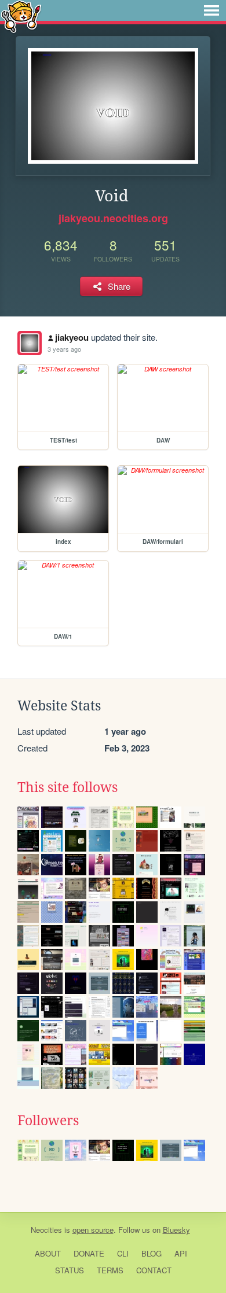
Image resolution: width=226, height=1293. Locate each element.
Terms (110, 1270)
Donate (89, 1253)
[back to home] (21, 16)
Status (69, 1270)
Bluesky (176, 1229)
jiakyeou (72, 337)
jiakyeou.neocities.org (113, 218)
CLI (123, 1253)
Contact (154, 1270)
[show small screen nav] (211, 10)
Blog (151, 1253)
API (180, 1253)
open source (93, 1229)
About (48, 1253)
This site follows (67, 787)
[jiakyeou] (29, 343)
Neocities (46, 1229)
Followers (48, 1120)
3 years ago (64, 348)
